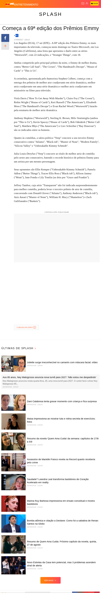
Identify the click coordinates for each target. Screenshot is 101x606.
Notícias (37, 12)
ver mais (48, 580)
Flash (16, 12)
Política (48, 12)
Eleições (26, 12)
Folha (79, 12)
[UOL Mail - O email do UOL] (82, 3)
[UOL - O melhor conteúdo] (9, 4)
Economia (69, 12)
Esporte (89, 12)
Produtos (6, 12)
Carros (58, 12)
